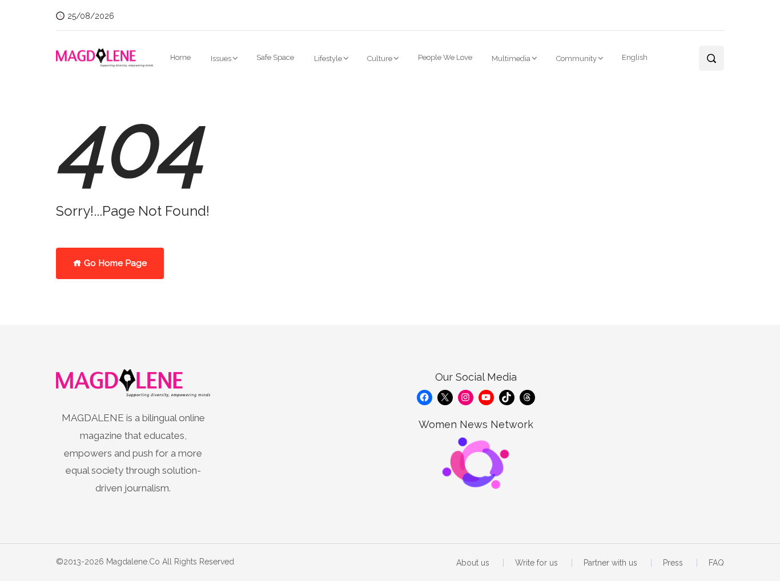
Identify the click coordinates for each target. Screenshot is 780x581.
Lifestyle (328, 58)
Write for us (536, 563)
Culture (379, 58)
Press (673, 563)
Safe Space (275, 57)
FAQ (716, 563)
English (635, 57)
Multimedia (511, 58)
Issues (221, 58)
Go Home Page (114, 263)
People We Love (445, 57)
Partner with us (610, 563)
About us (472, 563)
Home (180, 57)
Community (576, 58)
